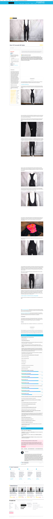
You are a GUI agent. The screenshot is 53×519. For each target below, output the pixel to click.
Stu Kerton (26, 451)
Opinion (16, 505)
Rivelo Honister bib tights (25, 309)
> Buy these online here (25, 84)
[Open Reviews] (24, 3)
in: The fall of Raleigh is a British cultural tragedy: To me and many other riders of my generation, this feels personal (12, 479)
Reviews (10, 506)
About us (10, 504)
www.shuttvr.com (16, 65)
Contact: (12, 65)
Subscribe (23, 446)
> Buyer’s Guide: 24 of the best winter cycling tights (29, 295)
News (9, 505)
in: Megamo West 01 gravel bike (29, 479)
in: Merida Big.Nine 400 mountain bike (38, 479)
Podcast (16, 506)
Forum (15, 504)
